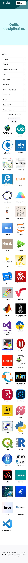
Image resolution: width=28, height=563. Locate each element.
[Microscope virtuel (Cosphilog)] (20, 308)
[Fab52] (20, 179)
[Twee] (7, 507)
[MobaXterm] (7, 344)
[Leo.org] (20, 260)
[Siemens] (20, 475)
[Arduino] (20, 129)
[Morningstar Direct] (7, 360)
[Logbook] (7, 276)
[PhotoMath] (7, 394)
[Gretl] (7, 211)
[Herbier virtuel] (20, 211)
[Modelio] (20, 344)
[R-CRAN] (20, 443)
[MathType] (20, 292)
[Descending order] (20, 114)
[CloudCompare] (7, 163)
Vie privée (10, 556)
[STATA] (20, 491)
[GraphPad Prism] (20, 195)
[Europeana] (7, 179)
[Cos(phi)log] (20, 163)
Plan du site (17, 556)
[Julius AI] (7, 228)
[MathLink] (7, 292)
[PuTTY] (7, 426)
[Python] (20, 426)
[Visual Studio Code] (7, 523)
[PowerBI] (7, 410)
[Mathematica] (20, 276)
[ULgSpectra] (20, 507)
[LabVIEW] (7, 260)
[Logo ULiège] (6, 1)
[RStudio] (7, 459)
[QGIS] (7, 443)
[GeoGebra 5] (7, 195)
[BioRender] (20, 145)
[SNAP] (7, 491)
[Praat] (20, 410)
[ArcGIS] (7, 129)
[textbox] (14, 59)
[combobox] (14, 59)
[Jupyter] (20, 228)
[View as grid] (12, 121)
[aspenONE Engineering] (7, 145)
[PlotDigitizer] (20, 394)
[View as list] (15, 121)
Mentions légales (21, 554)
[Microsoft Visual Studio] (7, 326)
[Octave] (7, 377)
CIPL (14, 554)
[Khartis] (7, 244)
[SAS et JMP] (20, 459)
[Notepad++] (20, 360)
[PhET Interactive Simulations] (20, 377)
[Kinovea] (20, 244)
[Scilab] (7, 475)
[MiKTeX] (20, 325)
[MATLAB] (7, 308)
